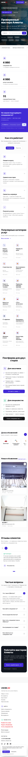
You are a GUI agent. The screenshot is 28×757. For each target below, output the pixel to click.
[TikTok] (4, 744)
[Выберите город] (14, 2)
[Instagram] (2, 744)
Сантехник (10, 37)
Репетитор (4, 40)
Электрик (17, 37)
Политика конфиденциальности (8, 753)
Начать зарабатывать (12, 665)
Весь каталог (5, 238)
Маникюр (11, 40)
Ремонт (23, 40)
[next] (25, 434)
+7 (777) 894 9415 (5, 738)
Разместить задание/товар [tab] (9, 15)
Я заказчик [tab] (10, 148)
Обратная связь (5, 701)
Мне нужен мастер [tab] (7, 12)
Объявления (4, 713)
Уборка (17, 40)
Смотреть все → (22, 459)
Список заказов (5, 711)
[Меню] (26, 2)
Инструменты (4, 695)
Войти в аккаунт (5, 732)
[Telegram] (7, 744)
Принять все (6, 751)
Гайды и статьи (4, 693)
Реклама (3, 699)
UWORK (5, 688)
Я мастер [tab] (15, 12)
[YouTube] (10, 744)
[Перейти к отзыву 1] (14, 571)
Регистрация (4, 730)
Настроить (13, 751)
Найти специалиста (6, 709)
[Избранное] (25, 464)
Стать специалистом (13, 418)
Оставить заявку (13, 391)
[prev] (2, 548)
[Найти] (24, 33)
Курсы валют (4, 697)
